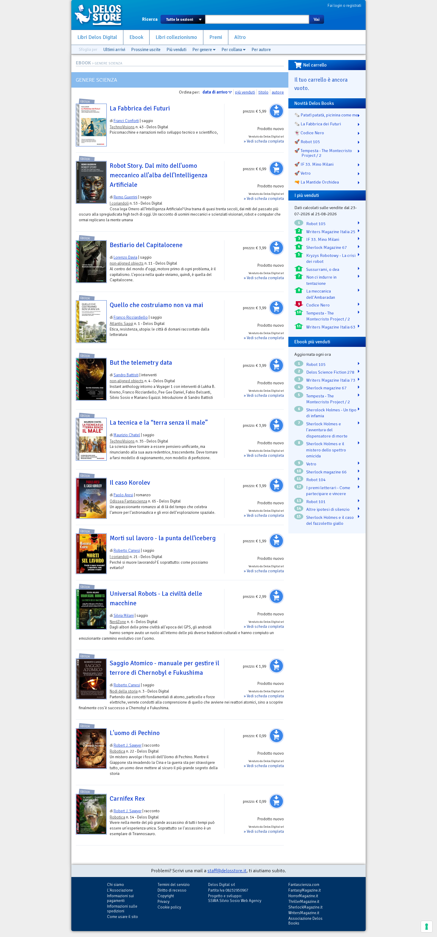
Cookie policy (169, 907)
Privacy (163, 901)
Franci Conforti (126, 120)
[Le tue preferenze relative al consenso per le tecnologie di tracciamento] (426, 926)
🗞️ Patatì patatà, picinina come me (326, 115)
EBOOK (83, 63)
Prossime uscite (146, 49)
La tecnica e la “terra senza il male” (159, 422)
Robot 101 (316, 501)
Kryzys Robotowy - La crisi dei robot (331, 258)
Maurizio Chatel (127, 434)
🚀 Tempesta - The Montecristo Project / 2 (323, 153)
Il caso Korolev (130, 482)
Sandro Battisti (126, 374)
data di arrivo (214, 92)
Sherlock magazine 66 (326, 472)
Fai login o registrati (344, 5)
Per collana (232, 49)
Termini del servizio (174, 884)
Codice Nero (318, 305)
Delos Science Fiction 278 (330, 372)
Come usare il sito (122, 916)
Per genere (202, 49)
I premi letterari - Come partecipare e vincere (328, 491)
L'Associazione (120, 890)
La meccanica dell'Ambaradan (320, 294)
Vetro (311, 464)
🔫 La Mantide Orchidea (316, 182)
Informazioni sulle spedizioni (122, 909)
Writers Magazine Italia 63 (330, 327)
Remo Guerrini (125, 197)
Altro (240, 37)
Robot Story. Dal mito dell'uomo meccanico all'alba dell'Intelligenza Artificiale (159, 175)
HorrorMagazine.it (303, 895)
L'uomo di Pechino (135, 733)
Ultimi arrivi (114, 49)
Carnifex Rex (127, 798)
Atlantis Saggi (121, 323)
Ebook (136, 37)
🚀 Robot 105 (307, 141)
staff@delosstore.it (227, 871)
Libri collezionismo (176, 37)
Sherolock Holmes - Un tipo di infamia (331, 413)
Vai (317, 19)
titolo (263, 92)
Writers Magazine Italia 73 (330, 380)
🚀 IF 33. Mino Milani (314, 164)
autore (278, 92)
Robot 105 (316, 223)
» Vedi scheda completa (264, 141)
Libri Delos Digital (97, 37)
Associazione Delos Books (305, 921)
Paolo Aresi (123, 494)
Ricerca (150, 19)
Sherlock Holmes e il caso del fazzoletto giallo (330, 520)
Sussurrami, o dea (322, 269)
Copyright (166, 895)
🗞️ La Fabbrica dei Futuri (317, 123)
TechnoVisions (122, 126)
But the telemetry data (141, 362)
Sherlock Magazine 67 (326, 247)
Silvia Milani (124, 615)
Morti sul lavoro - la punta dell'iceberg (163, 538)
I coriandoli (119, 203)
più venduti (245, 92)
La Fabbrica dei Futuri (140, 108)
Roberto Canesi (127, 550)
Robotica (117, 751)
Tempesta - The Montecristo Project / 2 (328, 316)
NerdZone (118, 621)
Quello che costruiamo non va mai (156, 305)
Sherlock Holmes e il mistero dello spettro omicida (326, 450)
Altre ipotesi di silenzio (328, 509)
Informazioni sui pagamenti (120, 898)
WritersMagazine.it (303, 912)
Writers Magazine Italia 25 (330, 231)
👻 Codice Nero (309, 132)
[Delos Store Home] (101, 15)
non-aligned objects (127, 263)
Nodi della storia (124, 691)
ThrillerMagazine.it (303, 901)
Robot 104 (316, 479)
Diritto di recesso (172, 890)
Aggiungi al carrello (276, 111)
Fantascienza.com (303, 884)
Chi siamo (115, 884)
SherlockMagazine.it (305, 907)
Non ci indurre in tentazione (321, 280)
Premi (215, 37)
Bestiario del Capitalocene (146, 245)
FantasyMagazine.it (304, 890)
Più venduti (176, 49)
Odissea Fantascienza (128, 501)
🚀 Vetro (302, 173)
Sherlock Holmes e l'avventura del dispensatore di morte (327, 430)
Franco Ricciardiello (131, 317)
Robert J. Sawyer (128, 745)
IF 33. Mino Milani (322, 239)
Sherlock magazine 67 (326, 388)
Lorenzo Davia (125, 257)
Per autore (261, 49)
